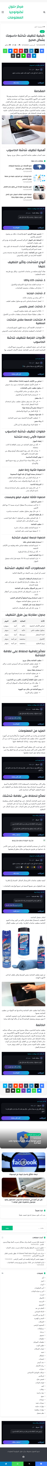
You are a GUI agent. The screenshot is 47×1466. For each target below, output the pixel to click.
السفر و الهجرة (39, 1318)
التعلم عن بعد (39, 1308)
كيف (35, 27)
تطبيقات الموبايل (38, 1342)
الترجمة (41, 1301)
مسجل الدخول (31, 1215)
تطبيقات (41, 1339)
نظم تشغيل (40, 1413)
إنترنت (42, 1295)
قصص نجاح (40, 1379)
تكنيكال (41, 1355)
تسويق (42, 1335)
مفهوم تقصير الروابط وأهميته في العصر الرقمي (28, 1259)
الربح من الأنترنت (38, 1315)
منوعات (41, 1399)
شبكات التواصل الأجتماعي (35, 1372)
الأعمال (41, 1298)
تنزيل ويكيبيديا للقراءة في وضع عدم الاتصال (17, 186)
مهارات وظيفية (39, 1410)
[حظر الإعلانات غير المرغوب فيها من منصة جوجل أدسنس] (39, 178)
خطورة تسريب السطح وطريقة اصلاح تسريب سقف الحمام (25, 1248)
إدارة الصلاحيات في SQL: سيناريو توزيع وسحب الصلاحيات (25, 1262)
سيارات (41, 1369)
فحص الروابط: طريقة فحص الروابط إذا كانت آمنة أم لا (25, 1142)
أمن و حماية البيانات (34, 1134)
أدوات (42, 1284)
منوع (42, 1396)
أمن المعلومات (39, 1288)
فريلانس (41, 1376)
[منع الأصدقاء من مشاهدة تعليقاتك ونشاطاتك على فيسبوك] (39, 166)
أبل (43, 1278)
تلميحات (41, 1359)
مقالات (42, 1389)
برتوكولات (41, 1328)
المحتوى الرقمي (39, 1325)
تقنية (42, 1352)
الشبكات (41, 1322)
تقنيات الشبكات (39, 1349)
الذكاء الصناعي (39, 1311)
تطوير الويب (40, 1345)
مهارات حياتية (39, 1406)
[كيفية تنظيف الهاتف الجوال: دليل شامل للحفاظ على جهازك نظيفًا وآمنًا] (39, 196)
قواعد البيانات (39, 1383)
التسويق (41, 1305)
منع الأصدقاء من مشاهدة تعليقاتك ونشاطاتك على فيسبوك (20, 167)
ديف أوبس (40, 1362)
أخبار (42, 1281)
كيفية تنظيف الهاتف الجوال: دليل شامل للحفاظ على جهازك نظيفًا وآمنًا (19, 196)
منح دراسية (40, 1393)
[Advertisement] (32, 10)
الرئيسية (40, 27)
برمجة (42, 1332)
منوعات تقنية (40, 1403)
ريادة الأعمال (40, 1366)
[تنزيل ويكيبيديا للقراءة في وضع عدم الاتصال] (39, 188)
